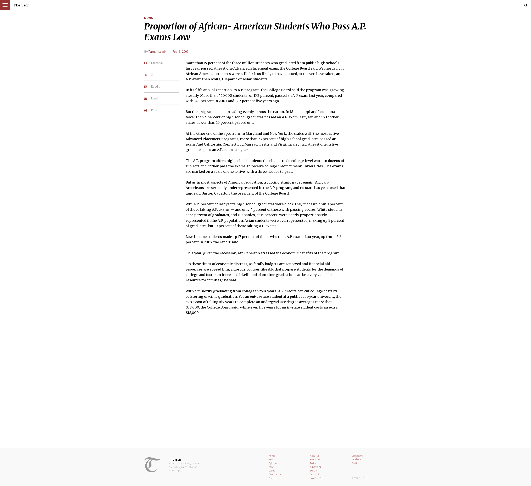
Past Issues (315, 459)
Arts (271, 466)
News (148, 18)
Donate (313, 470)
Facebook (356, 459)
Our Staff (314, 474)
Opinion (273, 463)
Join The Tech (317, 478)
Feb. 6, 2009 (180, 51)
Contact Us (357, 455)
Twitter (355, 463)
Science (272, 478)
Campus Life (275, 474)
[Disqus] (265, 384)
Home (272, 455)
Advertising (315, 466)
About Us (314, 455)
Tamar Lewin (157, 51)
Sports (272, 470)
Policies (313, 463)
